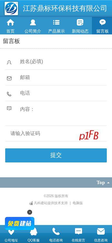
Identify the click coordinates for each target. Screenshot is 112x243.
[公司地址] (11, 231)
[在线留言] (78, 231)
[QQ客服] (33, 231)
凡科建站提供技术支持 (51, 203)
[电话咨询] (56, 231)
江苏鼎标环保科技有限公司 (65, 8)
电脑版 (78, 203)
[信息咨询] (101, 231)
